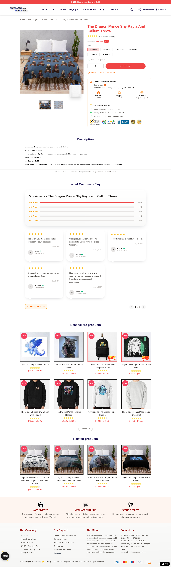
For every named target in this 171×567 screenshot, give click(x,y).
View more (85, 429)
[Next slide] (79, 61)
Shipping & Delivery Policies (65, 535)
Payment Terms (60, 539)
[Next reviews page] (143, 307)
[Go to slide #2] (58, 104)
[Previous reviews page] (131, 307)
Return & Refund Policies (64, 542)
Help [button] (166, 564)
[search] (131, 9)
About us (24, 535)
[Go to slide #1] (45, 104)
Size (89, 46)
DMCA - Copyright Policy (30, 546)
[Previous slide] (24, 61)
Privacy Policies (27, 542)
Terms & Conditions (28, 539)
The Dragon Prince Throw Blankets (73, 20)
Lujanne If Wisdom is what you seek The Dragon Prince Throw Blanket (35, 481)
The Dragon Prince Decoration (41, 20)
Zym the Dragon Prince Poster (35, 365)
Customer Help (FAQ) (62, 549)
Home (22, 20)
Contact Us (58, 546)
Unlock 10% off (5, 556)
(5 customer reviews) (107, 36)
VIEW (35, 359)
